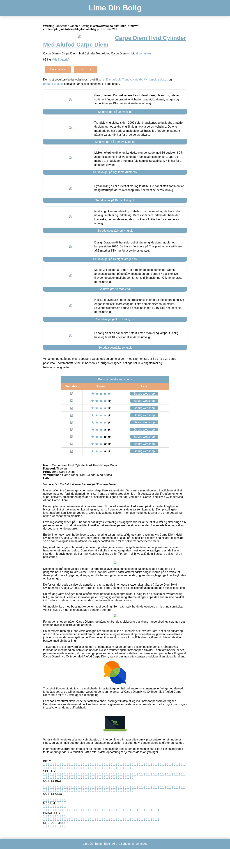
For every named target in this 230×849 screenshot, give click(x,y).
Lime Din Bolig (115, 8)
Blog (107, 843)
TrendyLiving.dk (132, 79)
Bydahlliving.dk (53, 83)
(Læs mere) (143, 53)
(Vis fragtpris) (60, 59)
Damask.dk (113, 79)
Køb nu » (85, 69)
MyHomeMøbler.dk (156, 79)
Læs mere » (57, 69)
